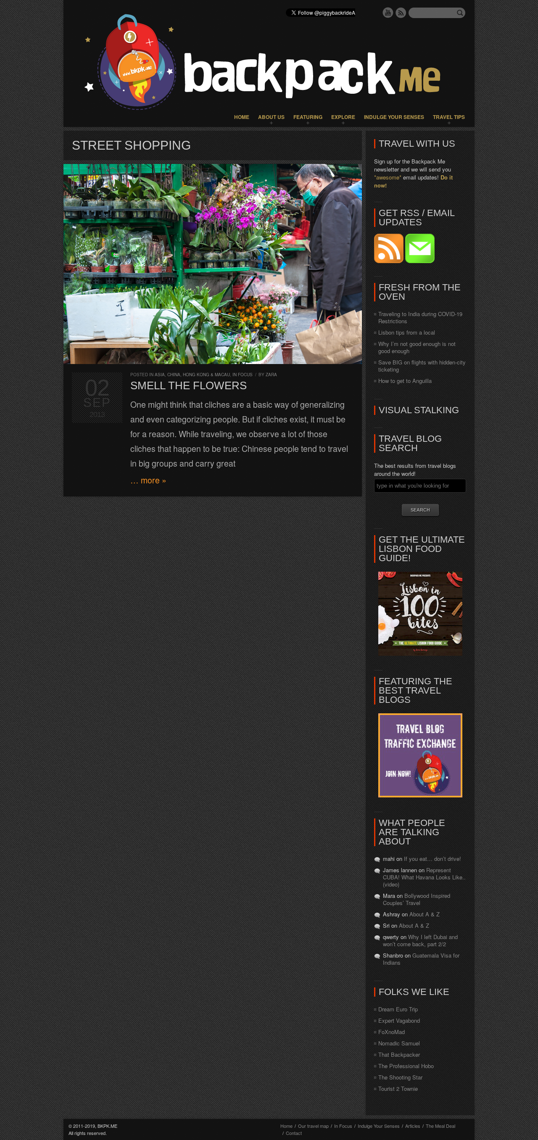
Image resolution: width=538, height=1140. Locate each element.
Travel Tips (449, 117)
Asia (160, 374)
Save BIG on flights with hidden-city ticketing (422, 365)
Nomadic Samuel (399, 1043)
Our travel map (313, 1125)
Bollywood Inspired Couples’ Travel (416, 899)
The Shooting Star (400, 1077)
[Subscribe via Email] (420, 261)
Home (241, 117)
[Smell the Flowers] (212, 264)
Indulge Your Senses (394, 117)
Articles (412, 1125)
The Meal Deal (440, 1125)
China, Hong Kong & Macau (198, 374)
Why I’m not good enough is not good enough (417, 347)
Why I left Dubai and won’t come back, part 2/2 (420, 940)
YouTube (387, 12)
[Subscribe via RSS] (389, 261)
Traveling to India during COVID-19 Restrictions (420, 317)
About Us (271, 117)
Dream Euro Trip (398, 1009)
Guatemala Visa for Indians (421, 958)
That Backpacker (399, 1054)
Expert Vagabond (399, 1020)
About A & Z (424, 914)
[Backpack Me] (269, 63)
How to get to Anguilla (405, 381)
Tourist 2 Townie (398, 1088)
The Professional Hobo (406, 1066)
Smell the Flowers (188, 385)
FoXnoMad (391, 1032)
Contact (294, 1132)
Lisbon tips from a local (406, 332)
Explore (343, 117)
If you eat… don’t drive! (432, 859)
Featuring (307, 117)
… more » (148, 480)
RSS (401, 12)
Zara (271, 374)
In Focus (242, 374)
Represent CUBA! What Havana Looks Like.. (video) (424, 877)
